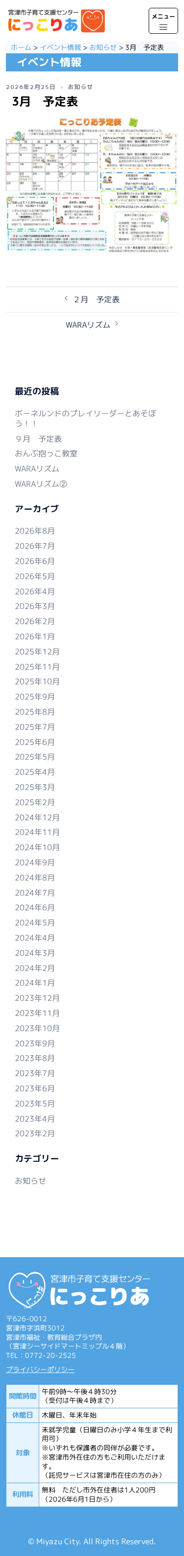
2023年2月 (35, 1133)
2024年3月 (35, 952)
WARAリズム (88, 324)
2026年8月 (35, 530)
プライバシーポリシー (40, 1370)
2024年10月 (37, 847)
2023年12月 (37, 997)
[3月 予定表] (92, 187)
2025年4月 (35, 772)
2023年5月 (35, 1103)
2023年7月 (35, 1073)
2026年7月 (35, 546)
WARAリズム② (41, 483)
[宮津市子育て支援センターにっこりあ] (56, 22)
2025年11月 (37, 666)
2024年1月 (35, 982)
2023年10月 (37, 1028)
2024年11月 (37, 832)
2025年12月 (37, 651)
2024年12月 (37, 817)
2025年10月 (37, 681)
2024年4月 (35, 937)
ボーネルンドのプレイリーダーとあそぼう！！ (85, 418)
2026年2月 (35, 621)
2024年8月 (35, 877)
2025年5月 (35, 756)
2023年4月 (35, 1118)
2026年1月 (35, 636)
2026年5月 (35, 576)
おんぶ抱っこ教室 (46, 453)
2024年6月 (35, 907)
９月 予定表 (38, 438)
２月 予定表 (96, 299)
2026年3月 (35, 606)
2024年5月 (35, 922)
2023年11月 (37, 1013)
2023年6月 (35, 1088)
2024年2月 (35, 968)
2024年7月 (35, 892)
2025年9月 (35, 696)
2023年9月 (35, 1043)
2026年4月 (35, 591)
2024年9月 (35, 862)
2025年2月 (35, 802)
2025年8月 (35, 711)
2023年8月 (35, 1058)
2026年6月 (35, 561)
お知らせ (80, 87)
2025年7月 (35, 727)
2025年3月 (35, 787)
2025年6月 (35, 742)
